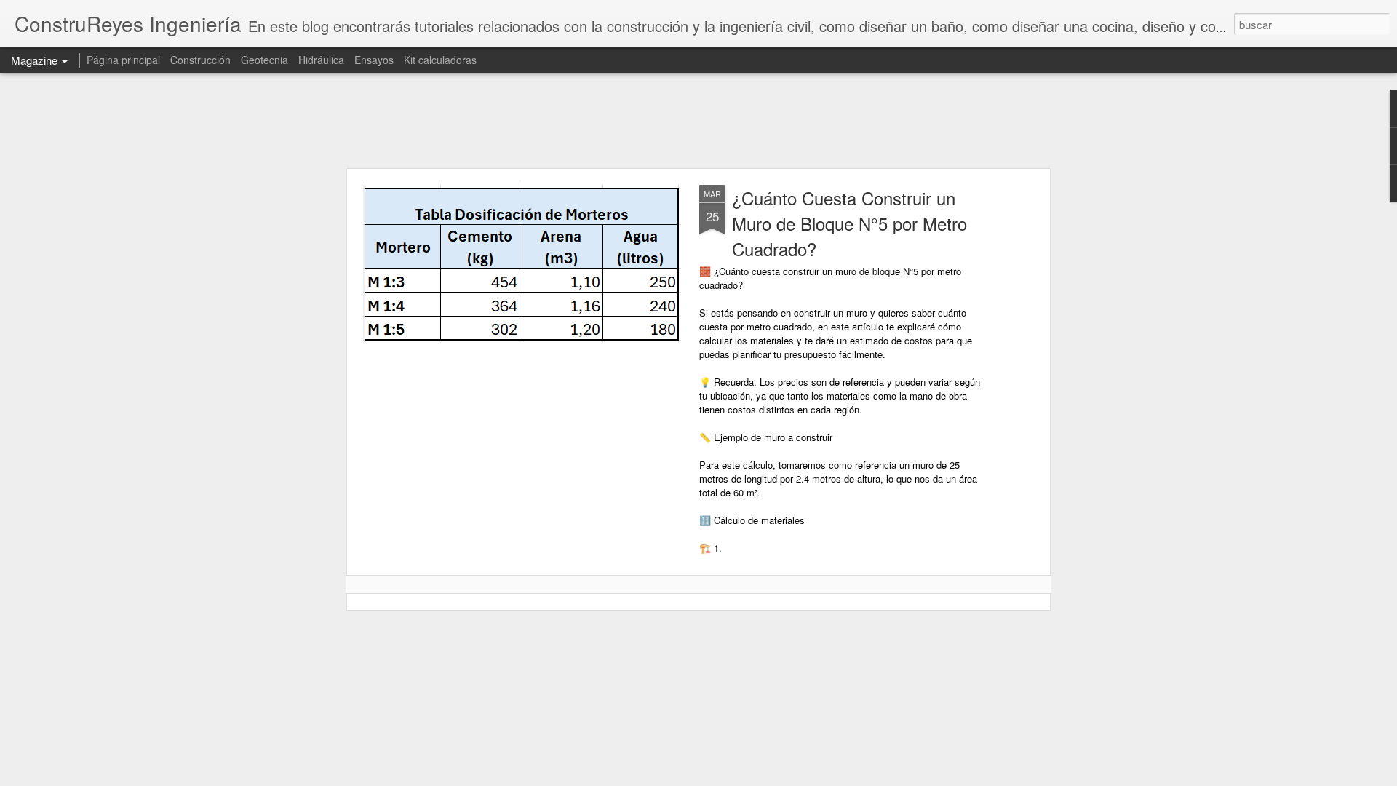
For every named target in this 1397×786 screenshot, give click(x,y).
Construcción (200, 59)
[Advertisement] (698, 120)
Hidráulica (321, 59)
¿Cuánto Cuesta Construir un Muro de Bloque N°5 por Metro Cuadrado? (849, 223)
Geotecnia (264, 59)
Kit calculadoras (440, 59)
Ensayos (374, 59)
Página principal (123, 59)
